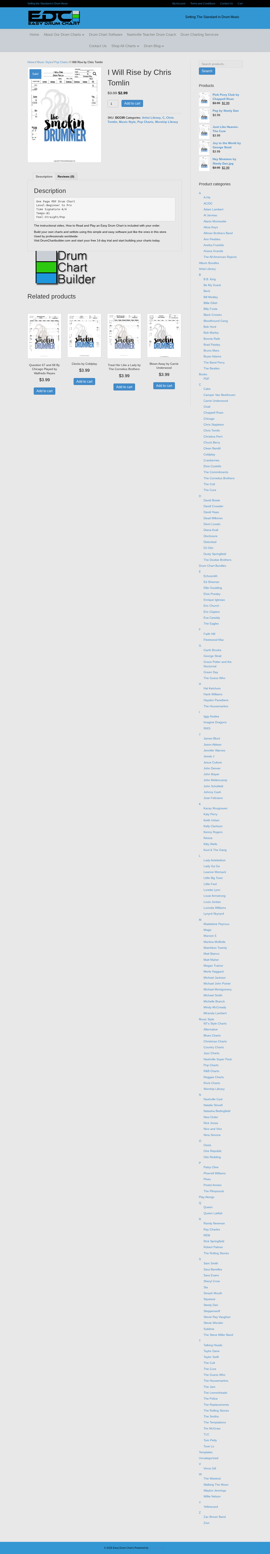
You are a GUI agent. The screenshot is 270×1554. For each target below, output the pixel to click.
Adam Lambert (213, 209)
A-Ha (207, 197)
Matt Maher (211, 959)
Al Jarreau (210, 215)
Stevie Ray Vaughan (217, 1317)
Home (34, 35)
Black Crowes (213, 314)
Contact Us (226, 3)
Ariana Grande (213, 251)
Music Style (44, 62)
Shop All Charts (123, 46)
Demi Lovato (212, 524)
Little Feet (210, 884)
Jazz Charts (211, 1053)
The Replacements (216, 1404)
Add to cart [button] (44, 391)
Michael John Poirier (217, 983)
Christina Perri (213, 436)
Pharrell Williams (215, 1173)
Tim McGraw (212, 1428)
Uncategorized (208, 1458)
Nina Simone (212, 1135)
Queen (208, 1207)
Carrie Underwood (216, 400)
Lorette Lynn (212, 890)
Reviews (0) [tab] (66, 176)
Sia (206, 1287)
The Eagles (211, 623)
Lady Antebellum (215, 860)
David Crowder (213, 506)
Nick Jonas (211, 1123)
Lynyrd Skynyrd (214, 913)
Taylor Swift (211, 1357)
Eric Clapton (212, 611)
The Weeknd (212, 1478)
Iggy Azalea (211, 716)
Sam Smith (211, 1263)
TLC (206, 1434)
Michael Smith (213, 995)
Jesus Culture (213, 762)
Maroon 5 (210, 935)
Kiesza (208, 838)
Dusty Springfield (215, 554)
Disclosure (210, 536)
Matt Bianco (211, 953)
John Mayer (211, 774)
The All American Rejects (220, 257)
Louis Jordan (212, 902)
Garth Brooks (212, 650)
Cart (240, 3)
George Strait (212, 656)
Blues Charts (212, 1035)
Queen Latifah (213, 1213)
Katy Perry (210, 814)
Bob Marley (211, 332)
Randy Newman (214, 1223)
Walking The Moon (216, 1484)
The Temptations (215, 1422)
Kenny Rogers (213, 832)
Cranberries (211, 460)
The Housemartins (216, 706)
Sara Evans (211, 1275)
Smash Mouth (213, 1293)
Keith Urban (211, 820)
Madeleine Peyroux (216, 924)
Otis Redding (212, 1157)
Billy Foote (210, 309)
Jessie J (209, 756)
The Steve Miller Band (218, 1334)
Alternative (211, 1029)
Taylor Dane (212, 1351)
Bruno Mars (211, 350)
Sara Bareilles (213, 1269)
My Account (178, 3)
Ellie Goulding (213, 587)
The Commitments (216, 472)
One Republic (213, 1151)
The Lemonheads (215, 1392)
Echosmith (210, 576)
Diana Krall (211, 530)
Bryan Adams (212, 356)
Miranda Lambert (215, 1013)
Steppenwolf (212, 1311)
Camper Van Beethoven (219, 395)
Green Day (211, 672)
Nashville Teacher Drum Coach (151, 35)
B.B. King (210, 279)
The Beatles (212, 368)
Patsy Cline (211, 1167)
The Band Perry (214, 362)
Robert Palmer (213, 1247)
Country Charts (214, 1047)
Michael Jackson (215, 977)
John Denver (212, 768)
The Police (211, 1398)
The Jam (209, 1386)
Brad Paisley (212, 344)
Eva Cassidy (212, 617)
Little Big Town (213, 878)
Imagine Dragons (215, 722)
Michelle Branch (214, 1001)
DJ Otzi (208, 547)
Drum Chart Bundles (212, 565)
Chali (207, 406)
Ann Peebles (212, 239)
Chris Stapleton (214, 424)
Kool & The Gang (215, 850)
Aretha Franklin (214, 245)
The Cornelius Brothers (219, 478)
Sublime (209, 1329)
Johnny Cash (212, 792)
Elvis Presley (212, 594)
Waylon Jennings (215, 1490)
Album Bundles (209, 263)
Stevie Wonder (213, 1322)
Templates (206, 1452)
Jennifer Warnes (214, 750)
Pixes (207, 1179)
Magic (208, 930)
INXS (207, 728)
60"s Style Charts (215, 1023)
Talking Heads (213, 1345)
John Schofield (213, 786)
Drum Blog (152, 46)
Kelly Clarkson (213, 826)
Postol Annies (212, 1185)
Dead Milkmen (213, 518)
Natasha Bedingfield (217, 1111)
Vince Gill (210, 1468)
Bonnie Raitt (212, 338)
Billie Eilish (210, 303)
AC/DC (208, 203)
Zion (206, 1523)
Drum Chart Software (105, 35)
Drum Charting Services (200, 35)
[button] (95, 74)
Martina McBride (214, 942)
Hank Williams (213, 694)
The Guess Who (214, 678)
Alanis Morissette (215, 221)
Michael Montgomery (218, 989)
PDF (206, 378)
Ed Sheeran (211, 582)
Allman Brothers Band (218, 233)
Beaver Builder (157, 1547)
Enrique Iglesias (214, 599)
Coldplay (209, 454)
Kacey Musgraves (215, 808)
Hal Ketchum (212, 688)
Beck (207, 291)
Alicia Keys (211, 227)
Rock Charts (212, 1083)
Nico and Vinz (213, 1129)
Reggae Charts (214, 1077)
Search (207, 71)
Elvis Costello (212, 466)
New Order (211, 1117)
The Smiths (211, 1416)
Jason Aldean (212, 744)
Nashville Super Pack (218, 1059)
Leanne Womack (215, 872)
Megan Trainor (213, 965)
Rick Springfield (214, 1241)
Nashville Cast (213, 1099)
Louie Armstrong (214, 895)
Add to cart (132, 103)
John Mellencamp (215, 780)
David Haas (211, 512)
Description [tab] (44, 176)
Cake (207, 388)
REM (207, 1235)
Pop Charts (61, 62)
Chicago (209, 418)
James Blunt (212, 738)
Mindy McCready (215, 1007)
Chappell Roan (213, 412)
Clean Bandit (212, 448)
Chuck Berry (212, 442)
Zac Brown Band (215, 1516)
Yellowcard (211, 1506)
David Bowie (212, 500)
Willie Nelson (212, 1496)
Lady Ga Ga (212, 866)
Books (203, 374)
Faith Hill (209, 634)
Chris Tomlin (212, 430)
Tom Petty (210, 1440)
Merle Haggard (214, 971)
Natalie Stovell (213, 1105)
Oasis (207, 1145)
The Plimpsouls (214, 1191)
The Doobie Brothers (217, 559)
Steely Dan (211, 1305)
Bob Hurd (210, 326)
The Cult (209, 484)
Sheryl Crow (212, 1281)
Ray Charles (212, 1229)
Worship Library (166, 121)
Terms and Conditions (202, 3)
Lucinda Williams (215, 907)
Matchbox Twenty (215, 947)
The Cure (210, 490)
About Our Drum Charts (62, 35)
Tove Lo (209, 1446)
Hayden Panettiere (216, 700)
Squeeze (209, 1299)
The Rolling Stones (216, 1253)
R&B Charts (211, 1071)
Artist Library (151, 117)
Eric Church (211, 605)
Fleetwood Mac (214, 639)
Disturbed (210, 542)
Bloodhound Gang (216, 320)
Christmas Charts (215, 1041)
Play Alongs (206, 1197)
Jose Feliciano (213, 798)
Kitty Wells (210, 844)
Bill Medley (211, 297)
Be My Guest (212, 285)
